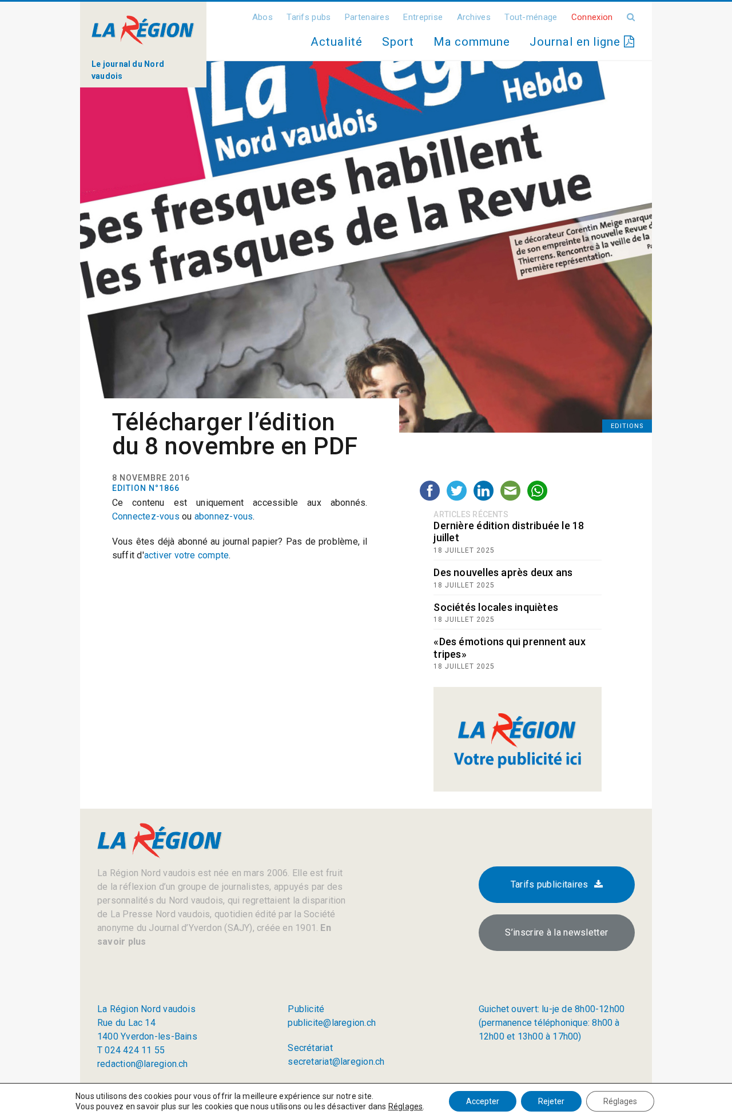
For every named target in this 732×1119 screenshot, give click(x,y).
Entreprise (423, 17)
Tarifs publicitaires (549, 884)
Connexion (592, 17)
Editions (627, 426)
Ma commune (471, 42)
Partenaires (367, 17)
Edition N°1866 (146, 488)
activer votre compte (186, 555)
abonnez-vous (223, 516)
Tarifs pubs (309, 17)
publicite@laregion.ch (332, 1022)
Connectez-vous (146, 516)
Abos (262, 17)
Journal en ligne (577, 42)
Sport (398, 42)
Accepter (482, 1101)
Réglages (405, 1106)
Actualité (336, 42)
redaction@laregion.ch (142, 1063)
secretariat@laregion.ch (336, 1061)
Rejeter (551, 1101)
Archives (474, 17)
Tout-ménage (530, 17)
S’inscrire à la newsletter (556, 932)
